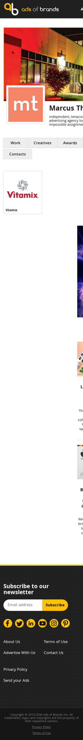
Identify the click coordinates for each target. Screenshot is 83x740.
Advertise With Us (19, 653)
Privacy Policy (15, 670)
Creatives (42, 143)
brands (40, 9)
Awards (70, 143)
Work (16, 143)
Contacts (17, 154)
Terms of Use (56, 642)
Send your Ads (16, 681)
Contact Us (53, 653)
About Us (11, 642)
